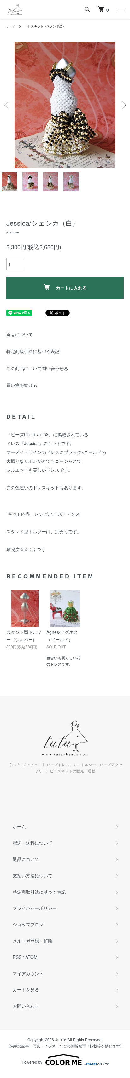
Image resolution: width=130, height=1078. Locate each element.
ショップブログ (28, 924)
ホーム (11, 26)
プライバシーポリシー (35, 908)
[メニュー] (120, 9)
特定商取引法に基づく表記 (32, 351)
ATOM (31, 957)
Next (123, 105)
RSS (17, 957)
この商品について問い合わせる (37, 368)
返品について (19, 334)
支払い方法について (32, 875)
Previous (7, 105)
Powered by (32, 1061)
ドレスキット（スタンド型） (45, 26)
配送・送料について (32, 843)
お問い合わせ (26, 1006)
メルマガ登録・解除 (32, 941)
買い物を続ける (21, 385)
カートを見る (26, 989)
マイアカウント (28, 973)
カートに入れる (71, 287)
